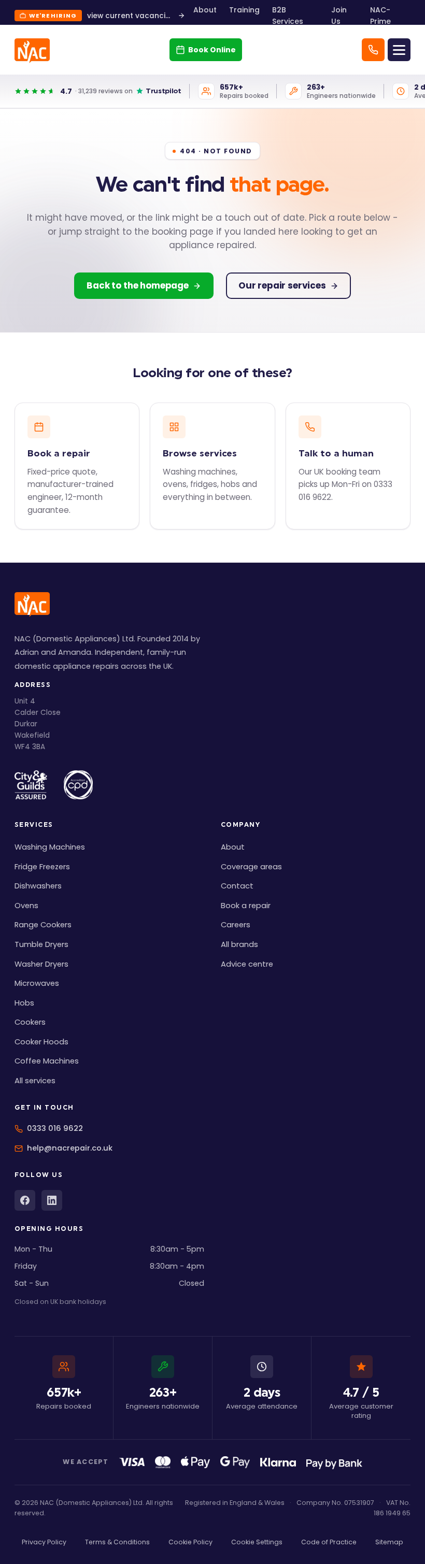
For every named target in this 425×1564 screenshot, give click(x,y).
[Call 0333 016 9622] (373, 49)
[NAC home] (32, 50)
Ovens (26, 905)
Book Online (212, 50)
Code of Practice (329, 1542)
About (205, 10)
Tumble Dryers (41, 944)
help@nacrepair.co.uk (69, 1148)
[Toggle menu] (399, 49)
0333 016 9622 (55, 1128)
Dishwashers (38, 886)
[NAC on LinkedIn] (51, 1200)
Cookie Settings (256, 1542)
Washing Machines (50, 847)
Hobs (24, 1003)
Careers (235, 925)
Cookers (30, 1022)
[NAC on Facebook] (25, 1200)
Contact (237, 886)
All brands (239, 944)
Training (244, 10)
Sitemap (389, 1542)
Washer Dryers (41, 964)
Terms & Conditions (117, 1542)
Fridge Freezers (42, 867)
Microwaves (37, 983)
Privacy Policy (44, 1542)
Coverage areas (251, 867)
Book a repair (246, 905)
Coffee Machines (47, 1061)
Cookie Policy (190, 1542)
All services (35, 1080)
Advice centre (247, 964)
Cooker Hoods (41, 1042)
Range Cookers (43, 925)
